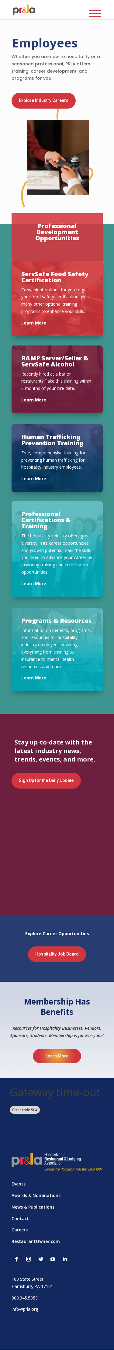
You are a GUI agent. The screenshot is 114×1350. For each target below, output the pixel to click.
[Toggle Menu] (95, 13)
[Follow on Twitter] (41, 1259)
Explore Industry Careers (43, 100)
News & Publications (33, 1207)
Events (19, 1184)
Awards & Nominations (36, 1195)
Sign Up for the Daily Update (46, 780)
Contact (20, 1218)
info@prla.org (25, 1309)
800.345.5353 (25, 1298)
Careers (20, 1230)
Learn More (57, 1055)
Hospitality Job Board (57, 954)
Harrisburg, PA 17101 (32, 1286)
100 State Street (27, 1279)
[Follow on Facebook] (16, 1259)
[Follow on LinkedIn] (65, 1259)
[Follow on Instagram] (28, 1259)
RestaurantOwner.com (36, 1241)
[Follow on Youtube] (53, 1259)
